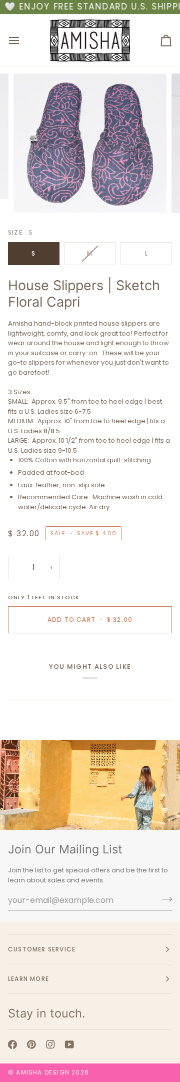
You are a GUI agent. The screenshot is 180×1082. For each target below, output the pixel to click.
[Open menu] (23, 40)
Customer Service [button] (42, 949)
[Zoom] (32, 194)
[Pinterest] (31, 1044)
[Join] (164, 899)
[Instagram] (50, 1044)
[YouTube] (69, 1044)
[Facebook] (12, 1044)
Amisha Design (43, 1072)
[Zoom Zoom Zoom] (90, 143)
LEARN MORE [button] (28, 978)
